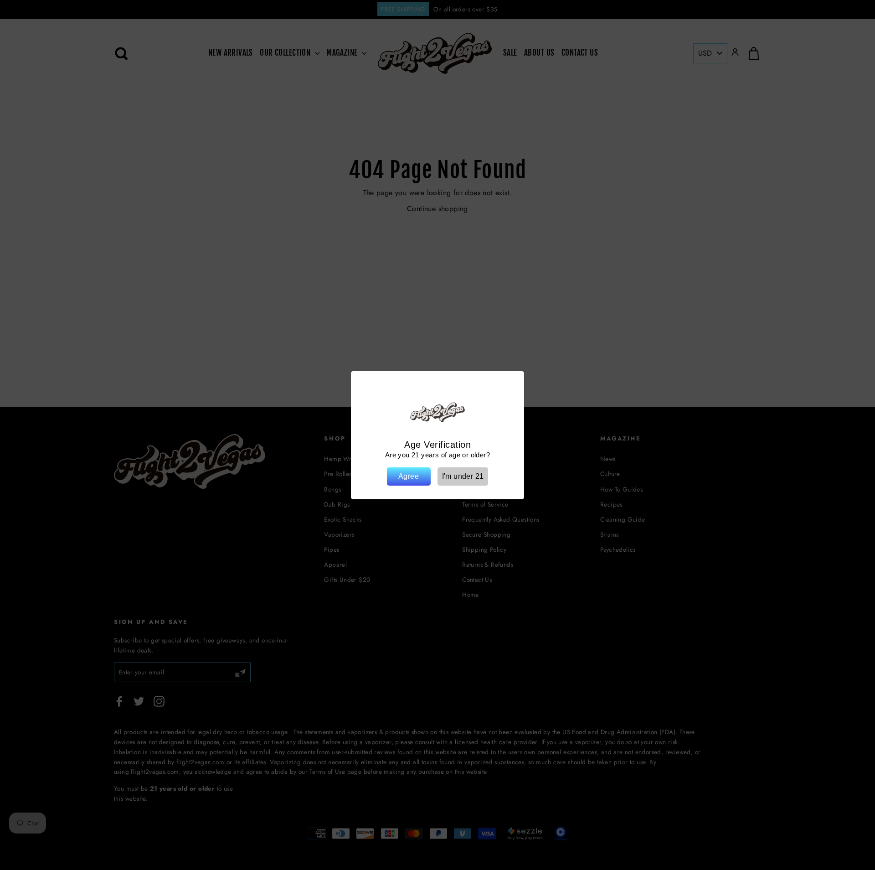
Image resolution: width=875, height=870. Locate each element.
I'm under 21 (463, 476)
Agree (408, 476)
